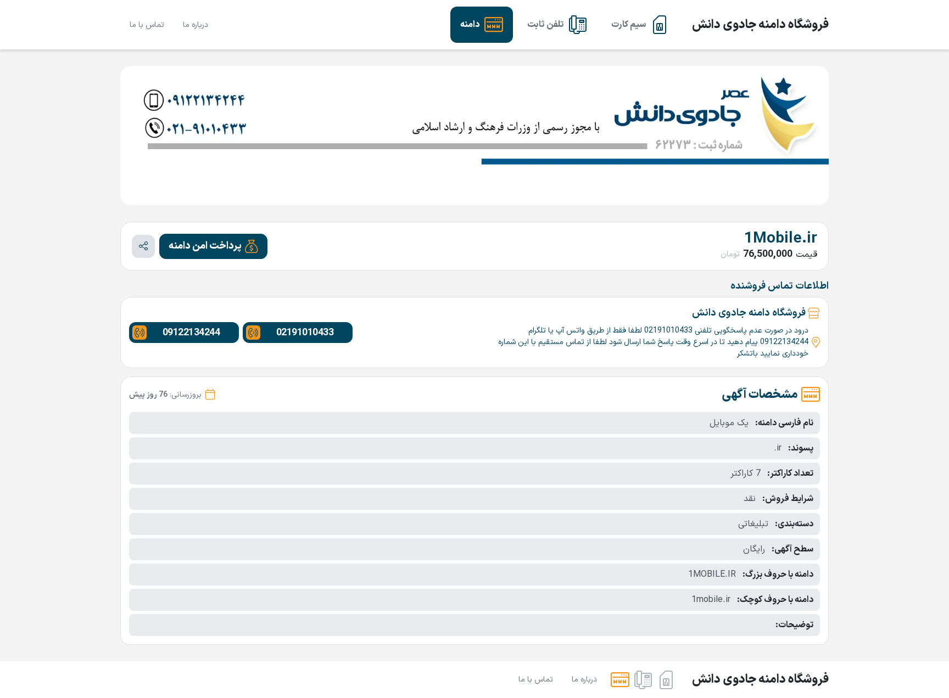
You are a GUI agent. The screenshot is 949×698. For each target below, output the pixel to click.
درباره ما (195, 25)
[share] (143, 246)
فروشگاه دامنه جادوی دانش (760, 25)
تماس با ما (147, 25)
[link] (640, 25)
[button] (213, 246)
